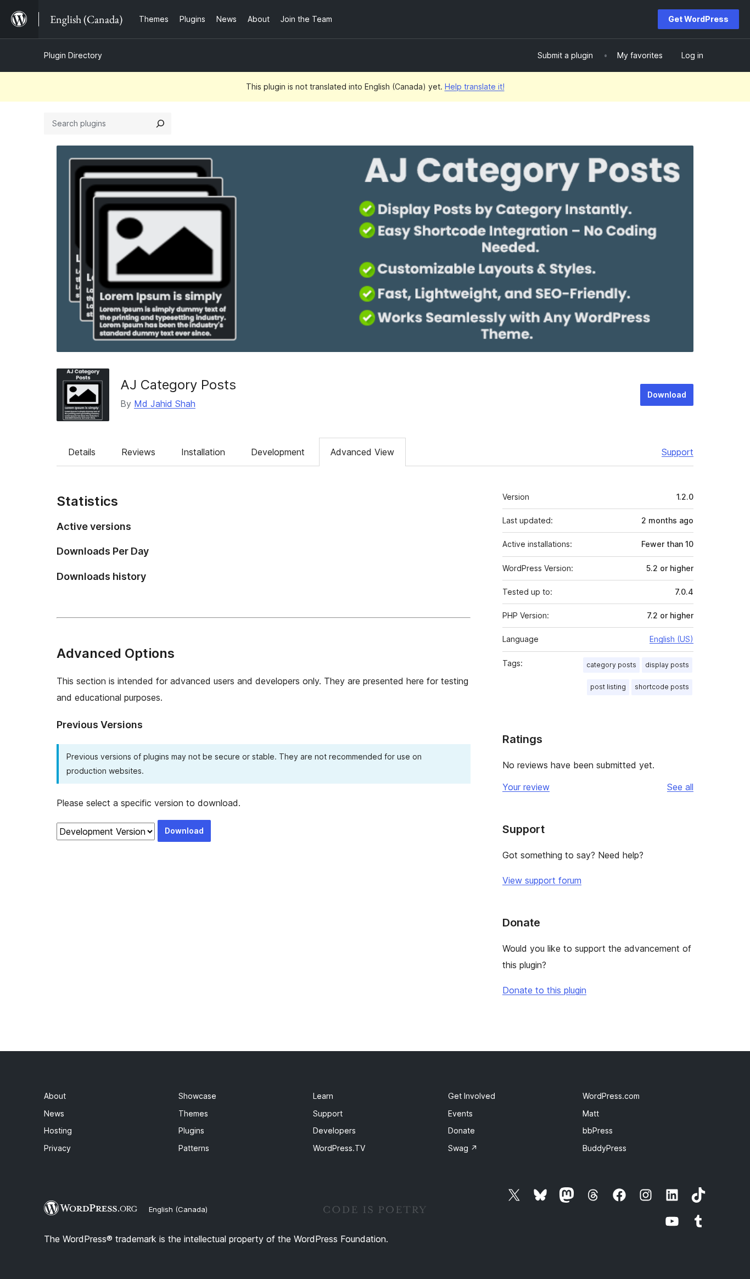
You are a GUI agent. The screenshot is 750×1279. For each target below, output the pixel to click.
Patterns (193, 1148)
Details (82, 451)
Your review (526, 786)
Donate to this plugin (544, 990)
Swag (463, 1148)
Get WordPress (698, 19)
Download (666, 394)
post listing (608, 687)
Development (278, 451)
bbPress (598, 1130)
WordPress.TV (339, 1148)
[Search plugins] (160, 124)
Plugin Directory (73, 55)
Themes (193, 1113)
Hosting (58, 1130)
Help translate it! (475, 86)
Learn (323, 1096)
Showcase (197, 1096)
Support (677, 451)
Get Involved (471, 1096)
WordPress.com (611, 1096)
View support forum (541, 880)
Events (460, 1113)
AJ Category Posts (178, 385)
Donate (461, 1130)
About (55, 1096)
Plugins (191, 1130)
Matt (591, 1113)
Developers (334, 1130)
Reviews (138, 451)
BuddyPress (604, 1148)
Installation (203, 451)
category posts (611, 665)
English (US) (671, 639)
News (54, 1113)
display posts (667, 665)
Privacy (57, 1148)
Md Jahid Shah (164, 403)
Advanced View (362, 451)
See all (680, 786)
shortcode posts (662, 687)
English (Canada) (178, 1209)
